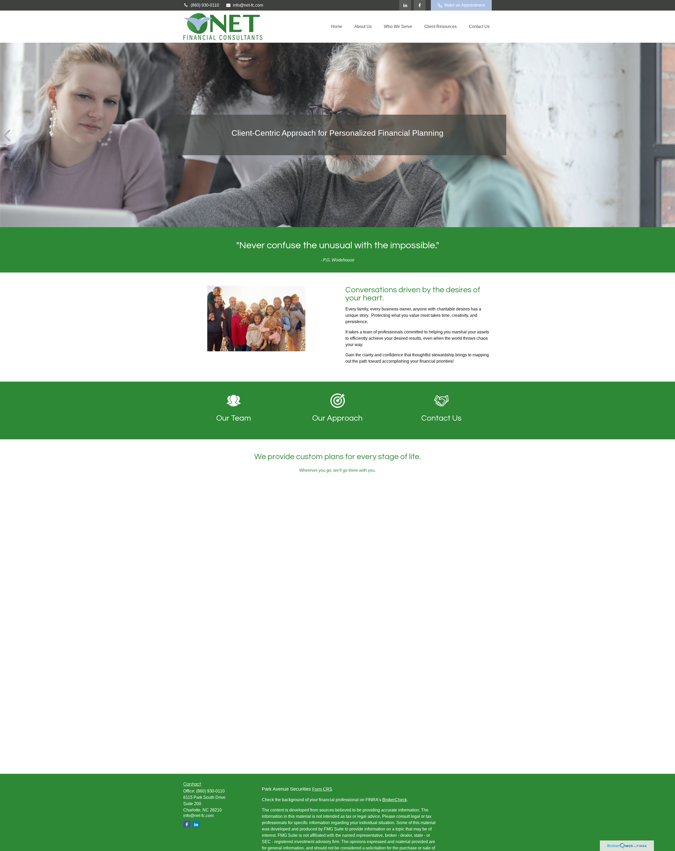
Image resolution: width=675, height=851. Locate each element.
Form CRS (322, 789)
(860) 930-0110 (205, 5)
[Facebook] (420, 5)
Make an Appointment (464, 5)
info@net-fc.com (248, 5)
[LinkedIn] (405, 5)
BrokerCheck (394, 799)
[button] (336, 26)
